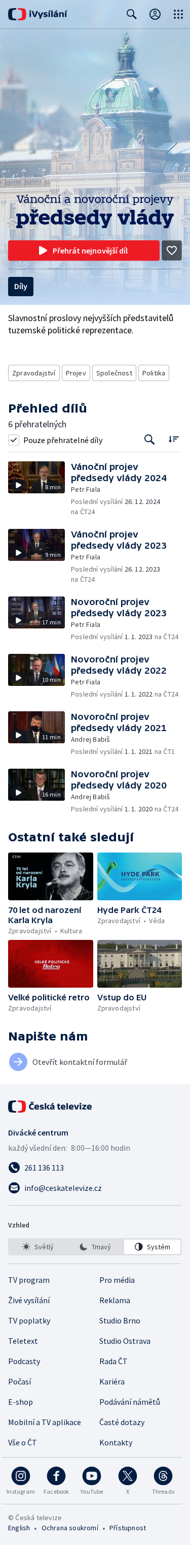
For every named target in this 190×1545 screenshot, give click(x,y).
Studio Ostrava (124, 1341)
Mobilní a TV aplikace (44, 1422)
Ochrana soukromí (70, 1527)
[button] (39, 489)
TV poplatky (29, 1320)
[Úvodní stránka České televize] (50, 1106)
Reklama (114, 1300)
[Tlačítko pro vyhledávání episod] (149, 439)
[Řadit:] (173, 438)
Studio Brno (119, 1320)
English (19, 1527)
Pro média (117, 1280)
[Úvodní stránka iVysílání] (37, 14)
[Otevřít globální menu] (178, 14)
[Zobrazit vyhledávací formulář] (131, 14)
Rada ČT (113, 1361)
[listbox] (95, 1246)
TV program (29, 1280)
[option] (38, 1247)
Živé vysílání (29, 1300)
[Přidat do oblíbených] (172, 250)
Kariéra (112, 1381)
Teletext (23, 1341)
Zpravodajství (34, 372)
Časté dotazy (121, 1422)
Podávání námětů (129, 1402)
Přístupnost (127, 1527)
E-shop (20, 1402)
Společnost (114, 372)
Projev (76, 372)
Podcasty (24, 1361)
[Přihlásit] (155, 14)
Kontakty (115, 1442)
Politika (154, 372)
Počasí (19, 1381)
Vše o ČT (22, 1442)
